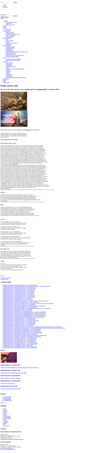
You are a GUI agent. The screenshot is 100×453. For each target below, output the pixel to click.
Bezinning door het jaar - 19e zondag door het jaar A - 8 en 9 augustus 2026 (19, 287)
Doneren (8, 70)
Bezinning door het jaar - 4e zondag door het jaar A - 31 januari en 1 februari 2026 (21, 320)
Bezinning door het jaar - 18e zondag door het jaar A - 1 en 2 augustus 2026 (19, 288)
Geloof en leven (6, 30)
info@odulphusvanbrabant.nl (7, 448)
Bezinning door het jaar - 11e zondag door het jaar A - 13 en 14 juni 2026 (19, 297)
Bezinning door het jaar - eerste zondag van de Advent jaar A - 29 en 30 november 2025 (22, 331)
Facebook (8, 278)
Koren (4, 57)
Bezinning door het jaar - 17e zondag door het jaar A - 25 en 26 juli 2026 (18, 289)
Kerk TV (5, 25)
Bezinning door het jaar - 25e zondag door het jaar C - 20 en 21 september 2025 (20, 344)
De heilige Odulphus (10, 46)
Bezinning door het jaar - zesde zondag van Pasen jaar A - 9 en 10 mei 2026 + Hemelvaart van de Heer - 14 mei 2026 (28, 303)
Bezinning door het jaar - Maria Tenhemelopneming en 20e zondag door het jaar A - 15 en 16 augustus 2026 (26, 286)
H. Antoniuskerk (6, 398)
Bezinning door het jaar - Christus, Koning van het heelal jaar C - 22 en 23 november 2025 (22, 332)
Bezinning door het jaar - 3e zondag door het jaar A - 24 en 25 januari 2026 (19, 321)
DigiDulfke (8, 44)
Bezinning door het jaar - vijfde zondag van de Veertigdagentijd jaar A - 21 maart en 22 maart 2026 (24, 312)
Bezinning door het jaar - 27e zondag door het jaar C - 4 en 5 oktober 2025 (19, 341)
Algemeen (5, 61)
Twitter (6, 279)
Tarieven (8, 72)
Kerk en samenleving (10, 35)
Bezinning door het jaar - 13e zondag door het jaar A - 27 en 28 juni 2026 (19, 294)
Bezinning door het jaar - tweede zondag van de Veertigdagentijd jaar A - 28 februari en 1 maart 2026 (25, 315)
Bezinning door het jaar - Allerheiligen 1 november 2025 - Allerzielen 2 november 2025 (22, 336)
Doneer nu (5, 7)
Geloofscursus (6, 82)
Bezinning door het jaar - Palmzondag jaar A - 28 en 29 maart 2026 (17, 310)
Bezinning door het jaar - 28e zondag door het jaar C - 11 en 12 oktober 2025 (19, 340)
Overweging (8, 23)
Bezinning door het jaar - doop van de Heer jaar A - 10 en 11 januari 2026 (19, 324)
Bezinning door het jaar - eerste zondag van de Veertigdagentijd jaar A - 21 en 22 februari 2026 (23, 316)
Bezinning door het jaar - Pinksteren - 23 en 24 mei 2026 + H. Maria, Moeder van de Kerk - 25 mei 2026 (25, 301)
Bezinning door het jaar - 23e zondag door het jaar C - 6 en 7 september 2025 (19, 346)
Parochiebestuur (9, 62)
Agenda (5, 27)
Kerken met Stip (9, 37)
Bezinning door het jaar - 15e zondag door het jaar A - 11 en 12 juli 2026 (18, 292)
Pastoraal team (9, 64)
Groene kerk (6, 78)
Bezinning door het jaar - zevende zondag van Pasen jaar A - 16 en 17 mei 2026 (20, 302)
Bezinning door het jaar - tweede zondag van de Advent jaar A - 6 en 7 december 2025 (21, 330)
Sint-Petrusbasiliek (7, 399)
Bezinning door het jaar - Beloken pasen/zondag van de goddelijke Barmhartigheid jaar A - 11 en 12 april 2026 (27, 308)
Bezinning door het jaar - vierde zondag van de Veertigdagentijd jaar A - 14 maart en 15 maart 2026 (24, 313)
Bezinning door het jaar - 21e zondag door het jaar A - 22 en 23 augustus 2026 (20, 285)
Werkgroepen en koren (11, 66)
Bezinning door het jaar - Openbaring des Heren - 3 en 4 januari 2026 (18, 325)
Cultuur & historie (7, 45)
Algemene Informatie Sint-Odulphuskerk (15, 68)
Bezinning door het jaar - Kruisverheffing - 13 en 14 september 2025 (18, 345)
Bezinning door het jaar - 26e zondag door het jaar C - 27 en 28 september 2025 (20, 342)
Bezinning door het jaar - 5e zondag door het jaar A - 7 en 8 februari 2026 (19, 319)
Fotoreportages (9, 76)
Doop (7, 39)
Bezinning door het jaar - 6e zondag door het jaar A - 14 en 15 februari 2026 (19, 318)
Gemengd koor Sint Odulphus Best (13, 59)
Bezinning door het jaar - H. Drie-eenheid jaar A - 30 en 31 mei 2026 (18, 299)
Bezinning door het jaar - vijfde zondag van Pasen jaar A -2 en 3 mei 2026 (19, 304)
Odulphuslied (9, 49)
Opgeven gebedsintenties (11, 22)
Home (4, 4)
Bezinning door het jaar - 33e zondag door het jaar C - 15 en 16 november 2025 (20, 334)
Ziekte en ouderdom (10, 33)
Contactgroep (9, 65)
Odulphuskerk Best (10, 48)
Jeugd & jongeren (7, 38)
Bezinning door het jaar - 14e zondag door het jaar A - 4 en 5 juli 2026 (18, 293)
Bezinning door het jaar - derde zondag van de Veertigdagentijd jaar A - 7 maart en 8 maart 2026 (23, 314)
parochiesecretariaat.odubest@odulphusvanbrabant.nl (12, 439)
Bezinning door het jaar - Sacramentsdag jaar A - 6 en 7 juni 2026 (17, 298)
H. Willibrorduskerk (7, 400)
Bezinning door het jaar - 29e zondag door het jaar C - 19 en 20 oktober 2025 (19, 339)
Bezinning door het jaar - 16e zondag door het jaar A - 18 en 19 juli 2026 (18, 291)
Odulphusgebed (9, 50)
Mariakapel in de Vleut (11, 54)
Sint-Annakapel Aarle (10, 52)
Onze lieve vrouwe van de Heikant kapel (15, 55)
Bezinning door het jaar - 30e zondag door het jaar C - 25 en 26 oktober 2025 (19, 337)
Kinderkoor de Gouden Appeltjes (13, 60)
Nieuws (5, 28)
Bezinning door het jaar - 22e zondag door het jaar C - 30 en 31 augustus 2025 (20, 347)
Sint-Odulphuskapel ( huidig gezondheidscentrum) (17, 51)
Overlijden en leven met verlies (12, 34)
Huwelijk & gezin (10, 32)
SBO (4, 81)
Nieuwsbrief (8, 29)
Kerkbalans (8, 71)
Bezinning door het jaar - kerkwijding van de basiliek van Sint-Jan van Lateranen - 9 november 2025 (24, 335)
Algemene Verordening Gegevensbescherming (16, 77)
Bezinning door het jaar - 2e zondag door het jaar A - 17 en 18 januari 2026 (19, 323)
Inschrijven (8, 73)
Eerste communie (9, 40)
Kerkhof (5, 80)
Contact (5, 6)
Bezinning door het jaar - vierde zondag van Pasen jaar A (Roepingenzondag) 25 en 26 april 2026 (24, 305)
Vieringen (5, 21)
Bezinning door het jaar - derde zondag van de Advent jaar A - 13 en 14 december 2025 (22, 329)
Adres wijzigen (9, 75)
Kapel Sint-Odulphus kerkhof (12, 56)
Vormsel (8, 41)
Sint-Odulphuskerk (7, 396)
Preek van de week (10, 24)
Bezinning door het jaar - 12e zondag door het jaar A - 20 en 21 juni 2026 (19, 296)
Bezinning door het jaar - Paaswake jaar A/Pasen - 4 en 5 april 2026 (17, 309)
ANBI (7, 67)
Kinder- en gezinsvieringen (12, 43)
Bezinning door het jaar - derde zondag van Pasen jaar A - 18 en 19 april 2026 (20, 307)
